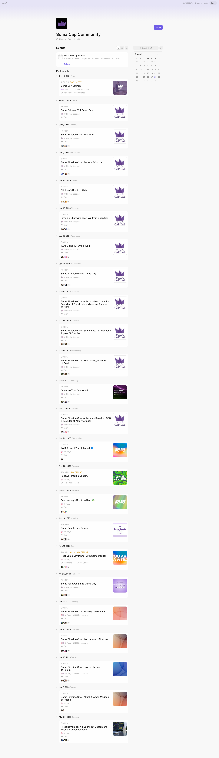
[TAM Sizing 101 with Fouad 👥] (93, 452)
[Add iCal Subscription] (161, 48)
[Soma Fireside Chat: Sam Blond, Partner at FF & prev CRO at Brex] (93, 335)
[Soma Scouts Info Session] (93, 532)
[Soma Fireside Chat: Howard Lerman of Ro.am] (93, 672)
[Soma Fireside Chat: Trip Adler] (93, 138)
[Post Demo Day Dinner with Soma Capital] (93, 559)
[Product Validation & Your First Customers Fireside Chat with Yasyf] (93, 731)
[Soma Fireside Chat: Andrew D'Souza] (93, 166)
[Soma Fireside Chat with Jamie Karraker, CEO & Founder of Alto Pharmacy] (93, 423)
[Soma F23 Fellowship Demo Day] (93, 277)
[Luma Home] (4, 3)
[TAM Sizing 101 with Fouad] (93, 249)
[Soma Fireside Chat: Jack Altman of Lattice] (93, 643)
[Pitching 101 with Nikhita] (93, 194)
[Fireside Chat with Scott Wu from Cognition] (93, 222)
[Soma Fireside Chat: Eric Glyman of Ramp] (93, 615)
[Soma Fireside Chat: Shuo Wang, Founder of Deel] (93, 365)
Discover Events (201, 3)
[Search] (126, 48)
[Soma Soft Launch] (93, 87)
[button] (93, 87)
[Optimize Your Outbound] (93, 394)
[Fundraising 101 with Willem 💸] (93, 504)
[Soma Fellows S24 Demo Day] (93, 112)
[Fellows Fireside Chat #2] (93, 477)
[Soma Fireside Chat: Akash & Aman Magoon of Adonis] (93, 702)
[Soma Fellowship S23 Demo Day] (93, 587)
